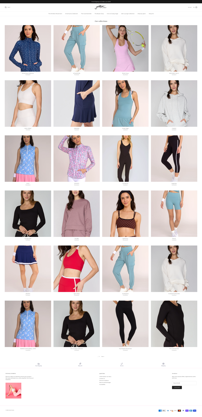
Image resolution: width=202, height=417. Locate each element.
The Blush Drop (99, 13)
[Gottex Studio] (101, 7)
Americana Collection (71, 13)
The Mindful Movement (55, 13)
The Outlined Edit (86, 13)
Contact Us (102, 378)
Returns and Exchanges (105, 382)
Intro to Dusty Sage (112, 13)
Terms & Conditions (104, 380)
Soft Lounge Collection (127, 13)
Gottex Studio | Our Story (105, 376)
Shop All (151, 13)
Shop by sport (142, 13)
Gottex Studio (11, 410)
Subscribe (177, 387)
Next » (102, 356)
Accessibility (102, 384)
